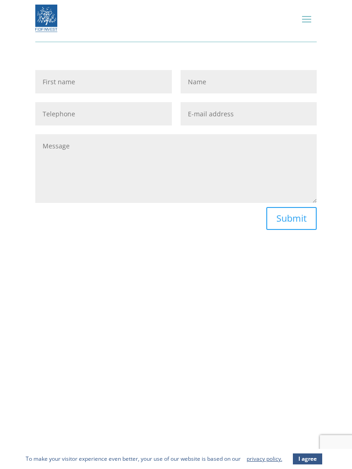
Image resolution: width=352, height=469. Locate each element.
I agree (307, 459)
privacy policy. (264, 459)
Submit (291, 218)
